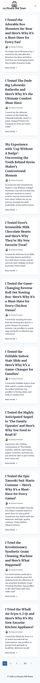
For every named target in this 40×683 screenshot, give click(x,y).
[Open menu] (35, 6)
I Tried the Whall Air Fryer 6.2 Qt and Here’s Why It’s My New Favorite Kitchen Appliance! (19, 618)
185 (25, 663)
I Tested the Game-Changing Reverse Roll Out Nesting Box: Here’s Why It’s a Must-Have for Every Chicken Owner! (20, 297)
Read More (11, 68)
